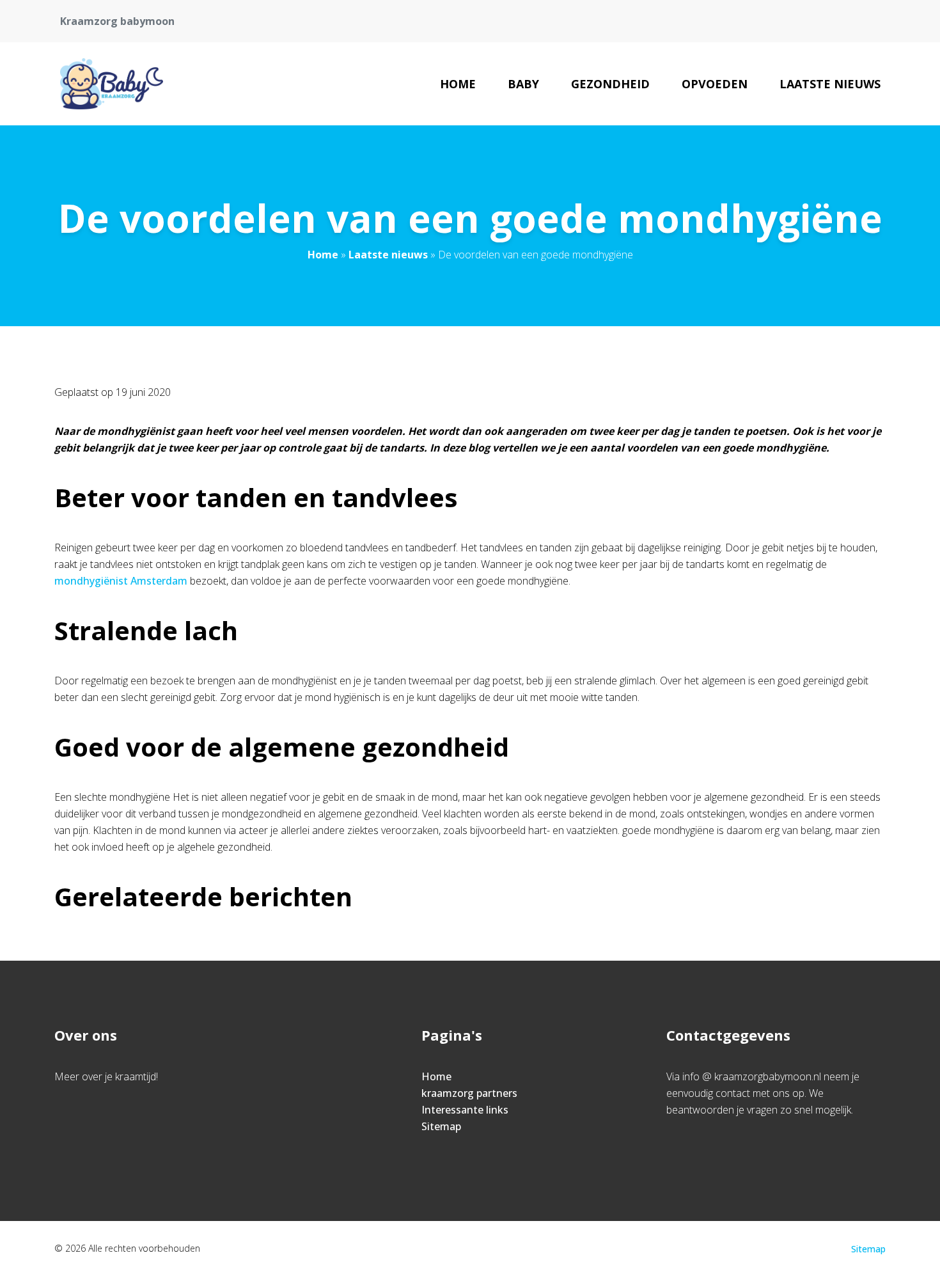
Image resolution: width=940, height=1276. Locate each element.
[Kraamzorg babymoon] (111, 83)
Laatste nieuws (830, 83)
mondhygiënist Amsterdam (120, 581)
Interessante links (464, 1110)
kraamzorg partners (469, 1093)
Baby (523, 83)
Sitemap (441, 1126)
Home (458, 83)
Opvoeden (715, 83)
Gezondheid (610, 83)
